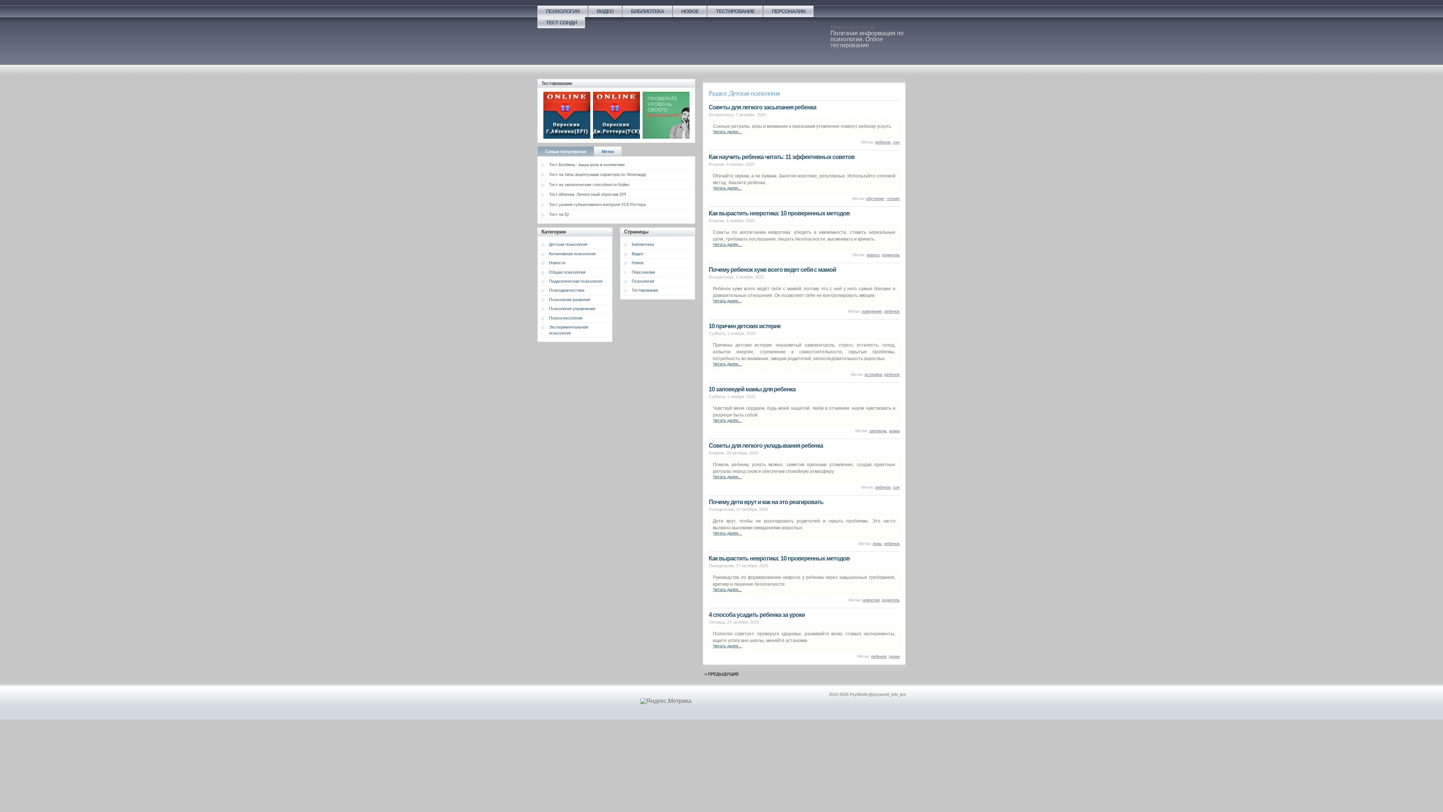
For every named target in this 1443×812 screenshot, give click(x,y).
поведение (872, 311)
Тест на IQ (559, 214)
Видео (605, 11)
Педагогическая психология (575, 281)
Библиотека (647, 11)
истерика (873, 374)
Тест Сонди (561, 23)
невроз (873, 255)
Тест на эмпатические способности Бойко (589, 184)
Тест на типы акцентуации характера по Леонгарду (597, 174)
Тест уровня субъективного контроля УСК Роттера (597, 204)
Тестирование (735, 11)
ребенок (883, 142)
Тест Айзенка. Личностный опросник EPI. (588, 194)
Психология (562, 11)
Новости (557, 263)
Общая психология (567, 272)
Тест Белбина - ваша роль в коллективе (587, 164)
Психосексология (565, 318)
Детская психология (568, 244)
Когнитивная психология (572, 253)
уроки (894, 656)
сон (896, 142)
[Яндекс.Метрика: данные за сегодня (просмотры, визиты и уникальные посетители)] (665, 701)
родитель (891, 255)
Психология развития (569, 299)
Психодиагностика (566, 290)
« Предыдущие (722, 674)
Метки (608, 151)
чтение (893, 198)
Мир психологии (853, 27)
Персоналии (788, 11)
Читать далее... (727, 131)
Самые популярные (565, 151)
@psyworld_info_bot (887, 694)
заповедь (878, 431)
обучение (875, 198)
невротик (871, 600)
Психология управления (572, 308)
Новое (690, 11)
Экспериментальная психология (568, 330)
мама (894, 431)
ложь (877, 543)
